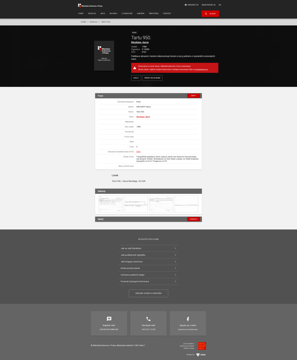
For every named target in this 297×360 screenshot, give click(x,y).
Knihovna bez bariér (130, 268)
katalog (93, 22)
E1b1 (138, 152)
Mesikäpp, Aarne (140, 42)
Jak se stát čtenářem (131, 248)
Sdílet (136, 78)
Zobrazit (194, 219)
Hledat (210, 13)
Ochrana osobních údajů (132, 275)
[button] (104, 55)
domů (83, 22)
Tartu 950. (106, 22)
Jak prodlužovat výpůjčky (133, 255)
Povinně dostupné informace (135, 281)
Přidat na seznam (152, 78)
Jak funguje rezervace (132, 261)
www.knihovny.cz (201, 69)
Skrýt (193, 96)
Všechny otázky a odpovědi (148, 293)
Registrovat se (209, 5)
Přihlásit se (192, 5)
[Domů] (90, 5)
